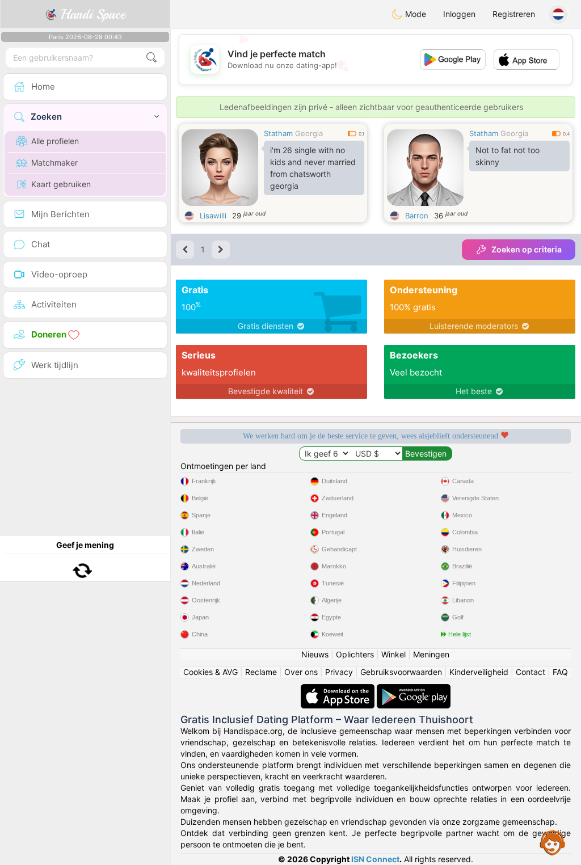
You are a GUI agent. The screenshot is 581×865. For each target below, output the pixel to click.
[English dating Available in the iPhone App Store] (339, 689)
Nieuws (315, 654)
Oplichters (355, 654)
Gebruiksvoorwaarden (401, 672)
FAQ (560, 672)
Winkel (393, 654)
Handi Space (91, 14)
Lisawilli (213, 215)
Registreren (513, 14)
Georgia (309, 133)
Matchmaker (54, 162)
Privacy (339, 672)
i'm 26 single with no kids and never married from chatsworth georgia (313, 168)
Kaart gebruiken (61, 184)
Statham (278, 133)
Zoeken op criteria (526, 249)
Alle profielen (55, 141)
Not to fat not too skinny (507, 156)
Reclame (261, 672)
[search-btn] (151, 57)
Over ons (301, 672)
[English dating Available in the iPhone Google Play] (414, 689)
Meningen (431, 654)
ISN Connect (375, 859)
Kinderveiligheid (478, 672)
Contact (530, 672)
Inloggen (459, 14)
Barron (416, 215)
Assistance (552, 842)
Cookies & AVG (210, 672)
